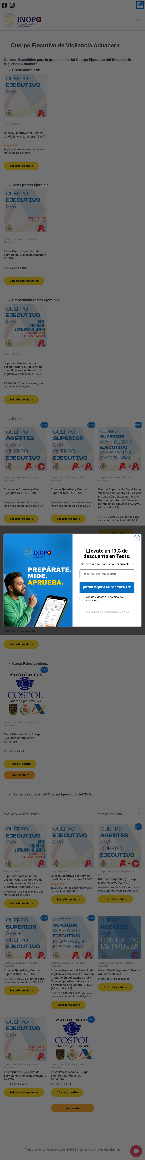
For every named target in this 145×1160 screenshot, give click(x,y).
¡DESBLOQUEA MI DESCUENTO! (107, 587)
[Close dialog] (137, 538)
